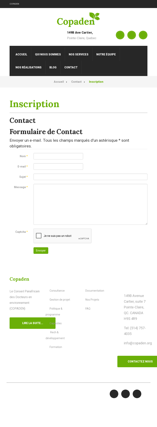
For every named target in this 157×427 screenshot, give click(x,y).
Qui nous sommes (48, 54)
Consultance (57, 290)
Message (21, 187)
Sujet (23, 176)
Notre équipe (106, 54)
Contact (71, 67)
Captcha (21, 231)
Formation (56, 347)
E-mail (23, 166)
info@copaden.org (138, 343)
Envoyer (41, 250)
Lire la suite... (32, 323)
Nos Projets (92, 299)
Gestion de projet (60, 299)
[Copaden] (79, 19)
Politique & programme (54, 311)
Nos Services (78, 54)
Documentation (94, 290)
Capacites (56, 323)
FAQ (87, 308)
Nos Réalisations (29, 67)
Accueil (21, 54)
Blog (52, 67)
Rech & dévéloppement (55, 335)
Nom (24, 156)
